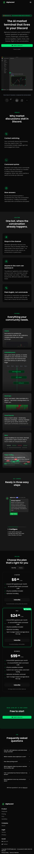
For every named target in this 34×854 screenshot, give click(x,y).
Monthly (14, 568)
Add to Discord (18, 45)
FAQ (3, 816)
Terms (4, 832)
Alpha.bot (13, 849)
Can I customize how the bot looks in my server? (15, 773)
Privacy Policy (5, 852)
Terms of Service (14, 852)
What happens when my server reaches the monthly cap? (15, 767)
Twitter (5, 844)
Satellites (4, 819)
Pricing (4, 814)
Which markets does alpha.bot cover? (15, 756)
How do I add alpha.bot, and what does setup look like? (15, 751)
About (3, 826)
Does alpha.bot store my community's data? (15, 780)
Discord (25, 787)
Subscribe (17, 600)
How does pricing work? (11, 761)
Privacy (4, 835)
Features (4, 811)
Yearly (21, 568)
